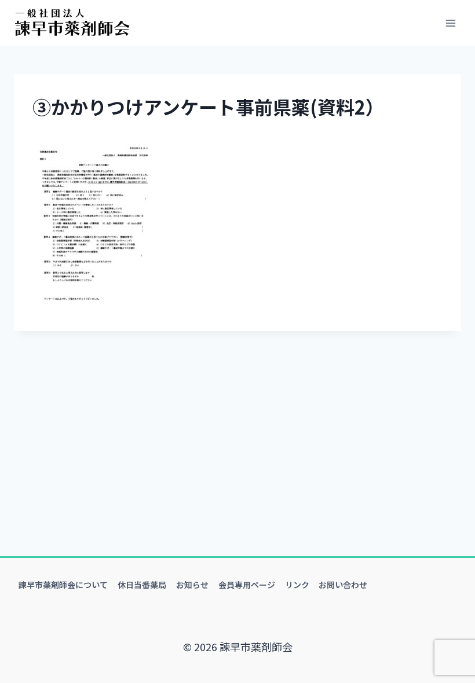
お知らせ (192, 584)
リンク (297, 584)
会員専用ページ (246, 584)
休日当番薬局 (142, 584)
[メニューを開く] (450, 23)
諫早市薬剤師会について (63, 584)
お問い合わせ (343, 584)
